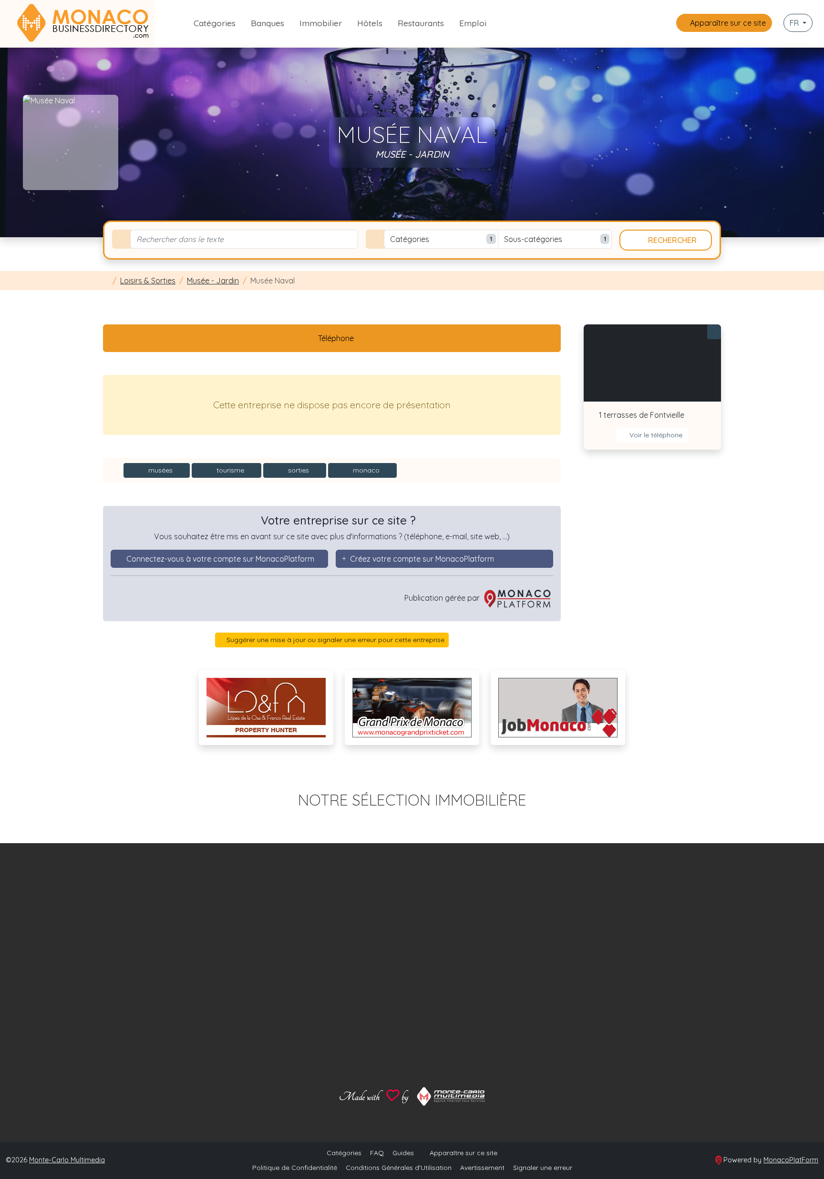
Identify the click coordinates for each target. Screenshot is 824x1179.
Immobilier (320, 23)
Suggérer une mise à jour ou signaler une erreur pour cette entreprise (334, 639)
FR (795, 23)
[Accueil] (106, 280)
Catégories (215, 23)
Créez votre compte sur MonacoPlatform (422, 559)
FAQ (377, 1153)
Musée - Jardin (213, 280)
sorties (297, 470)
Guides (403, 1153)
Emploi (472, 23)
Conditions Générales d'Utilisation (399, 1167)
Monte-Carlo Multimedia (67, 1160)
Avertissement (482, 1167)
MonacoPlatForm (790, 1160)
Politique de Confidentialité (294, 1167)
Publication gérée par (443, 598)
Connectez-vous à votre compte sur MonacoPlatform (220, 559)
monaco (365, 470)
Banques (267, 23)
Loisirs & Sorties (147, 280)
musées (159, 470)
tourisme (229, 470)
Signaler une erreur (542, 1167)
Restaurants (421, 23)
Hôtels (369, 23)
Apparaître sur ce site (727, 23)
